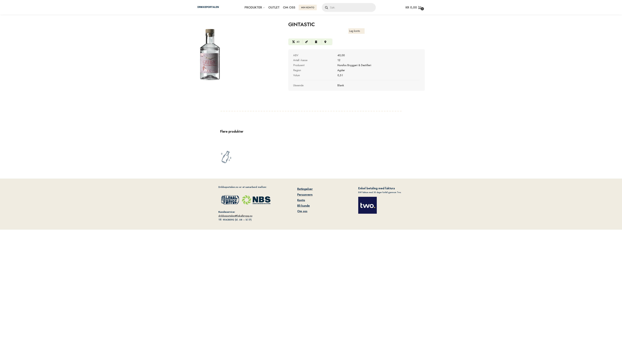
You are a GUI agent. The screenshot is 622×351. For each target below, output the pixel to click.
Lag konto (354, 31)
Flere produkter (231, 131)
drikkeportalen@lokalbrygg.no (235, 216)
